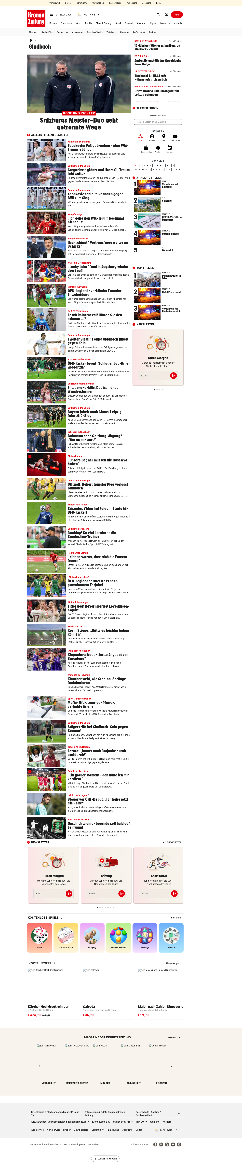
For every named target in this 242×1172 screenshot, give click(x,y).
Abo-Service (37, 1130)
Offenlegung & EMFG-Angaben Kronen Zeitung (105, 1114)
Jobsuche (146, 3)
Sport (118, 23)
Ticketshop (111, 32)
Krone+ (53, 23)
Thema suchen (158, 115)
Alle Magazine (173, 1037)
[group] (175, 917)
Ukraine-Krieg (47, 32)
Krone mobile (115, 3)
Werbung (155, 1121)
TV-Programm (139, 32)
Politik (88, 23)
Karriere (167, 1121)
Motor (163, 23)
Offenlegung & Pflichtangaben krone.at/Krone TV (55, 1114)
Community (82, 3)
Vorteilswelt (54, 3)
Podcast (153, 32)
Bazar (158, 3)
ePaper (68, 3)
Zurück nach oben (105, 1158)
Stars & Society (103, 23)
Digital (152, 23)
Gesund (129, 23)
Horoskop (124, 32)
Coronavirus (62, 32)
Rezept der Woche (95, 32)
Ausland (141, 23)
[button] (169, 23)
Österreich (66, 23)
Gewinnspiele (98, 3)
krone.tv (178, 23)
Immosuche (131, 3)
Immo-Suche (77, 32)
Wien (78, 23)
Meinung (33, 32)
